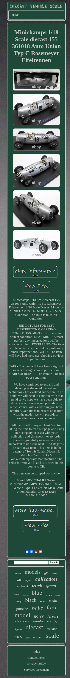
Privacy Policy (36, 663)
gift (46, 573)
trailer (37, 637)
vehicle (25, 595)
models (33, 572)
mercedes (38, 621)
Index (36, 651)
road (42, 601)
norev (39, 616)
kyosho (18, 629)
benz (16, 594)
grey (18, 601)
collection (46, 579)
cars (17, 636)
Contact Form (36, 657)
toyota (49, 595)
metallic (52, 629)
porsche (22, 609)
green (51, 585)
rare (27, 638)
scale (52, 635)
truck (37, 585)
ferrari (52, 616)
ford (51, 607)
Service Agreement (36, 669)
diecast (34, 627)
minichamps (22, 621)
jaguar (28, 580)
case (54, 573)
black (30, 600)
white (37, 608)
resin (53, 600)
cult (18, 580)
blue (37, 592)
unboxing (51, 621)
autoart (22, 586)
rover (57, 595)
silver (18, 573)
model (22, 615)
